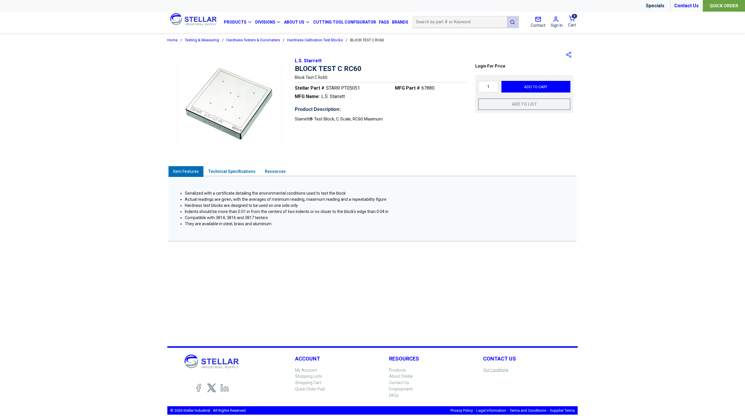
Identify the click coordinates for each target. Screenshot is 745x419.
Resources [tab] (275, 171)
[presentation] (185, 171)
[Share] (569, 55)
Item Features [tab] (186, 171)
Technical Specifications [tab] (232, 171)
